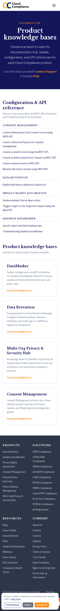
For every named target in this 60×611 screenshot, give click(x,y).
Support (37, 541)
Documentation (10, 535)
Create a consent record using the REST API (25, 152)
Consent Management (14, 471)
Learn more (15, 599)
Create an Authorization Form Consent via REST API (29, 157)
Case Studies (9, 530)
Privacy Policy (40, 546)
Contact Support (46, 71)
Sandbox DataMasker (14, 457)
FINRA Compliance (42, 488)
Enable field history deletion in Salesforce (24, 184)
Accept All (42, 605)
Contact (37, 530)
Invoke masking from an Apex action (21, 200)
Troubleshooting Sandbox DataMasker (23, 231)
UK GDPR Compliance (43, 471)
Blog (5, 525)
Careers (37, 535)
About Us (37, 525)
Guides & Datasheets (14, 546)
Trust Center (39, 557)
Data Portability (41, 562)
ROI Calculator (10, 562)
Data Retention (10, 451)
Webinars (7, 551)
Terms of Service (41, 551)
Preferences (12, 605)
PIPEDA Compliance (43, 504)
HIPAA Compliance (42, 466)
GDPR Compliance (42, 451)
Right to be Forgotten (44, 568)
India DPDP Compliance (45, 493)
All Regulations (40, 509)
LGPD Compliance (42, 477)
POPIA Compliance (42, 482)
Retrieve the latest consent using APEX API (25, 169)
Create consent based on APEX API (21, 163)
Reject (28, 605)
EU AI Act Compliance (44, 498)
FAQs (36, 76)
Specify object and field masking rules (22, 225)
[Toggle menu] (54, 5)
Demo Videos (9, 557)
